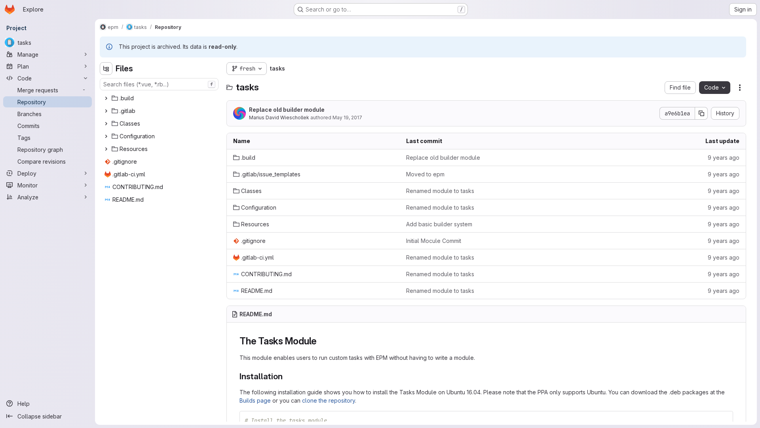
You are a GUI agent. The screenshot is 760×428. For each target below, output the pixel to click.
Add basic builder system (439, 224)
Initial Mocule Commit (433, 240)
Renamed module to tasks (440, 190)
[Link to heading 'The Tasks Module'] (322, 341)
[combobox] (159, 84)
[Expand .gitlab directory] (106, 111)
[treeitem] (159, 98)
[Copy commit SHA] (701, 113)
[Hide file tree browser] (106, 68)
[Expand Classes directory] (106, 123)
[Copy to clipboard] (723, 420)
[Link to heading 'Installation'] (286, 376)
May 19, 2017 (347, 117)
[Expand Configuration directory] (106, 136)
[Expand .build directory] (106, 98)
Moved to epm (425, 174)
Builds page (255, 400)
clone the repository (328, 400)
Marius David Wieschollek (279, 117)
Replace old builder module (287, 109)
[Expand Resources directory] (106, 149)
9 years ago (723, 157)
